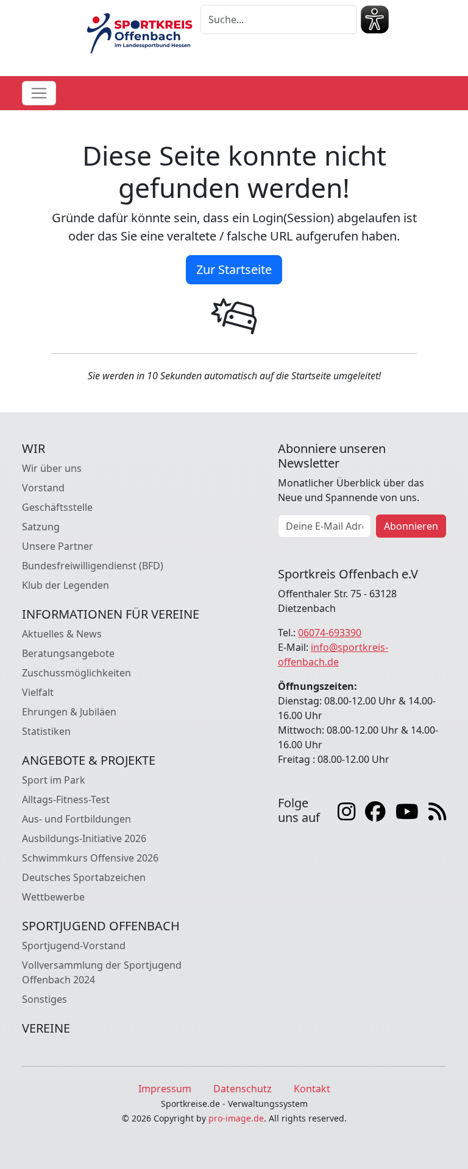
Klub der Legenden (65, 585)
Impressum (164, 1088)
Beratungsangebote (68, 653)
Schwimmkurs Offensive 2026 (90, 858)
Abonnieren (411, 526)
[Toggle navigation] (39, 93)
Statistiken (46, 731)
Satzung (41, 526)
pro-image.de (236, 1118)
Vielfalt (38, 692)
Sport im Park (53, 780)
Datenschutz (242, 1088)
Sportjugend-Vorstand (74, 945)
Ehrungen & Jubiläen (69, 711)
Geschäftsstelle (57, 507)
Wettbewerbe (53, 897)
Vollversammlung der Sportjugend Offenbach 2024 (102, 972)
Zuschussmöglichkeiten (76, 672)
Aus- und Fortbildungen (76, 819)
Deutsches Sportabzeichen (84, 877)
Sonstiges (44, 999)
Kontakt (312, 1088)
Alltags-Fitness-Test (66, 799)
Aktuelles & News (62, 634)
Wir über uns (52, 468)
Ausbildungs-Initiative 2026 (84, 838)
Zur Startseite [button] (234, 269)
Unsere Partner (57, 546)
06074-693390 (329, 632)
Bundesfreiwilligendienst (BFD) (92, 565)
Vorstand (43, 487)
